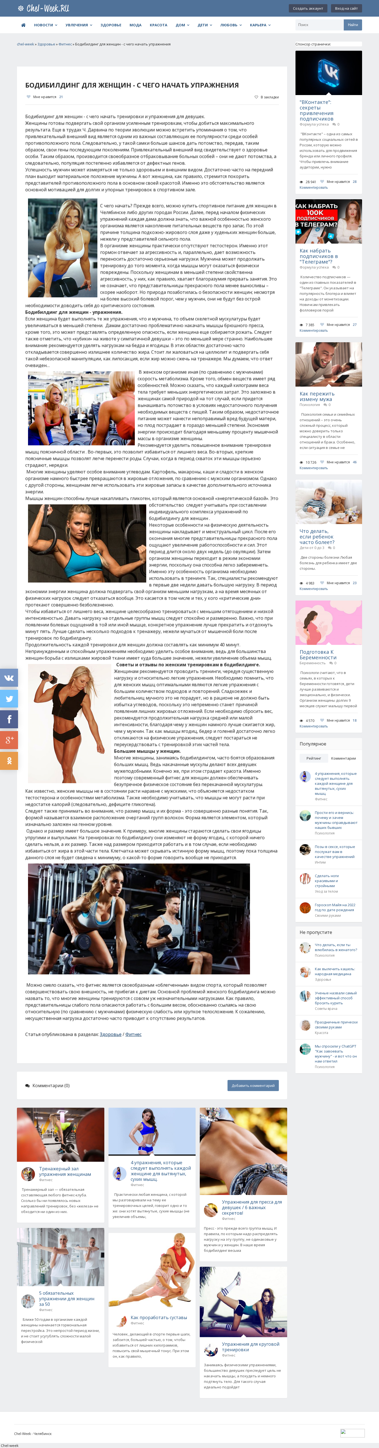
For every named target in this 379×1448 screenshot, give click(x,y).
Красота (158, 24)
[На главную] (44, 8)
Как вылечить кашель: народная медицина (335, 971)
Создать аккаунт (308, 8)
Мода (136, 24)
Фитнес (133, 1034)
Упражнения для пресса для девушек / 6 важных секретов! (252, 1207)
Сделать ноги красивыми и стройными (327, 880)
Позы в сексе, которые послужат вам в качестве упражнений (335, 851)
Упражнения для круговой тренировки (250, 1346)
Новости (43, 24)
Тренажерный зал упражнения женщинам (65, 1171)
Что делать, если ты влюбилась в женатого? (336, 947)
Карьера (258, 24)
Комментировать (314, 187)
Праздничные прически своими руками (336, 1025)
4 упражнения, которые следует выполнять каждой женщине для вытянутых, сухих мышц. (161, 1171)
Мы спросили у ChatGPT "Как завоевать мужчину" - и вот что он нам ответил (336, 1054)
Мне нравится (48, 97)
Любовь (228, 24)
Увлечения (76, 24)
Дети (203, 24)
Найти (353, 25)
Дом (180, 24)
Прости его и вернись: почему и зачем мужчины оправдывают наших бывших (336, 820)
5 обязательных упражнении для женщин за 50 (66, 1298)
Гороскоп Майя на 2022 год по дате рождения (335, 907)
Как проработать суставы (159, 1317)
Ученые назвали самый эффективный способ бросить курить (336, 997)
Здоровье (110, 24)
